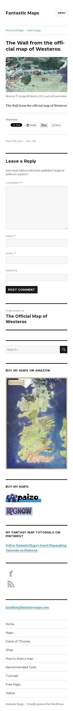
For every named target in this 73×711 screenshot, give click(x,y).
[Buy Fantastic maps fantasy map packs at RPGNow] (37, 511)
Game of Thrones (18, 641)
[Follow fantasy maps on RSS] (37, 584)
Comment (14, 182)
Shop (9, 650)
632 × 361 (31, 141)
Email (11, 253)
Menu (61, 12)
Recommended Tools (21, 667)
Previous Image (15, 30)
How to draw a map (19, 658)
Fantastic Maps (22, 13)
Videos (10, 693)
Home (10, 624)
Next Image (34, 30)
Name (11, 236)
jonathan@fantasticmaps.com (27, 607)
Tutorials (12, 676)
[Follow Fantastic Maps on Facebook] (37, 573)
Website (11, 270)
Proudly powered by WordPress (45, 704)
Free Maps (13, 684)
